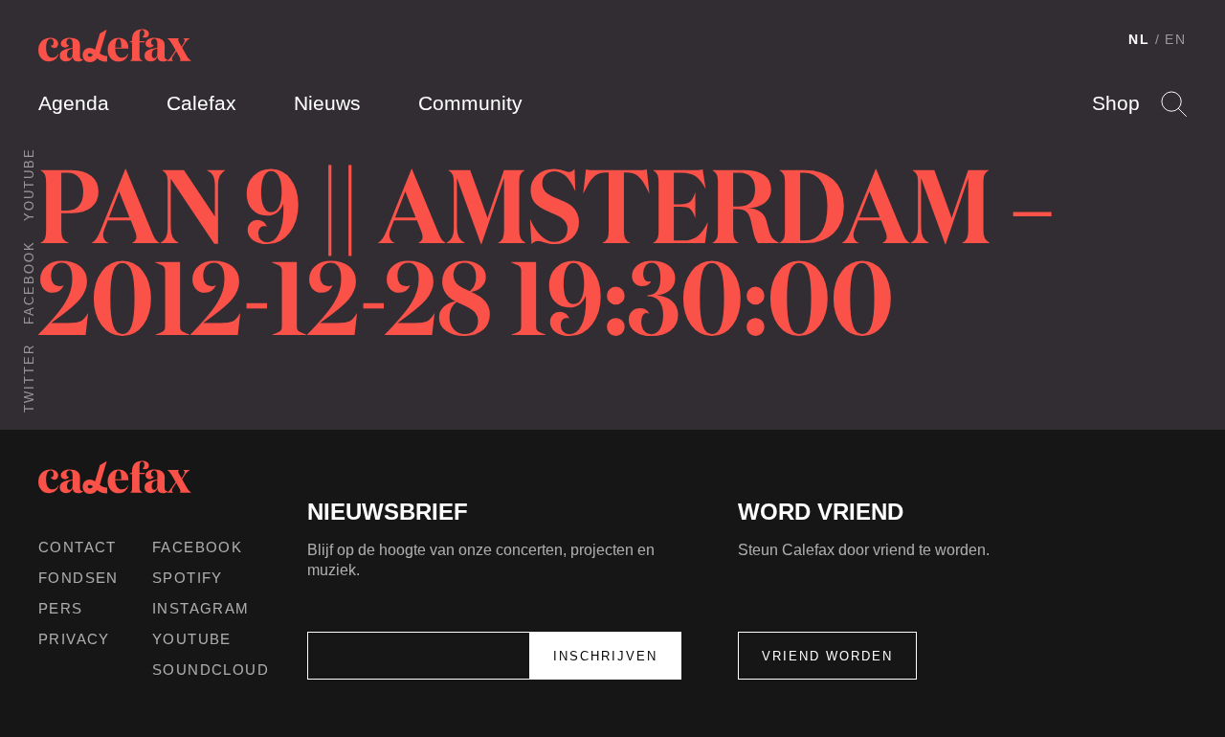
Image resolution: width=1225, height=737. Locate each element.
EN (1176, 39)
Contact (77, 547)
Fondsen (78, 578)
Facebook (29, 282)
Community (470, 103)
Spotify (187, 578)
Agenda (73, 103)
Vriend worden (827, 656)
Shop (1116, 103)
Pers (60, 608)
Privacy (74, 639)
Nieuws (327, 103)
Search (1174, 104)
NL (1139, 39)
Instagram (201, 608)
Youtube (29, 184)
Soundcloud (210, 669)
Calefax (201, 103)
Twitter (29, 378)
